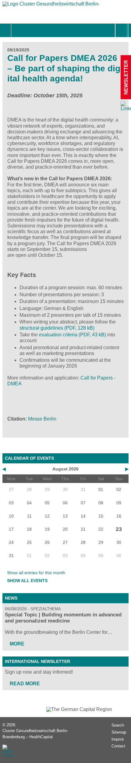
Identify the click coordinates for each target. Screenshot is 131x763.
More (17, 643)
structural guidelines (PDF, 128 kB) (56, 328)
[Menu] (17, 30)
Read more (25, 683)
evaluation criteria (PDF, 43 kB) (72, 334)
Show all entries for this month (36, 572)
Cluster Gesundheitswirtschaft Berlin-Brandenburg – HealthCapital (35, 733)
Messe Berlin (42, 418)
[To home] (51, 5)
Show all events (27, 580)
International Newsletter (37, 661)
